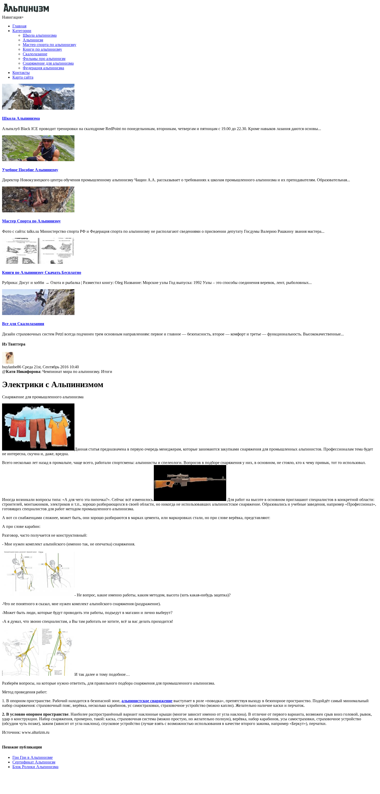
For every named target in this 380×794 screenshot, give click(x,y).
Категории (21, 30)
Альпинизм (33, 40)
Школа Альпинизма (21, 118)
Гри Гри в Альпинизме (32, 757)
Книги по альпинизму (42, 49)
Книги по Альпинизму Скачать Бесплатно (41, 272)
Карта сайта (22, 77)
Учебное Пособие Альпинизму (30, 170)
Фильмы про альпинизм (44, 58)
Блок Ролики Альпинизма (35, 767)
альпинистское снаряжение (146, 701)
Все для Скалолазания (23, 323)
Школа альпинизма (40, 35)
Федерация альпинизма (43, 68)
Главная (19, 26)
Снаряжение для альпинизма (48, 63)
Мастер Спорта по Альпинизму (31, 221)
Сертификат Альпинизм (33, 762)
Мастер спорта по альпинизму (49, 44)
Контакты (21, 72)
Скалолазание (35, 54)
